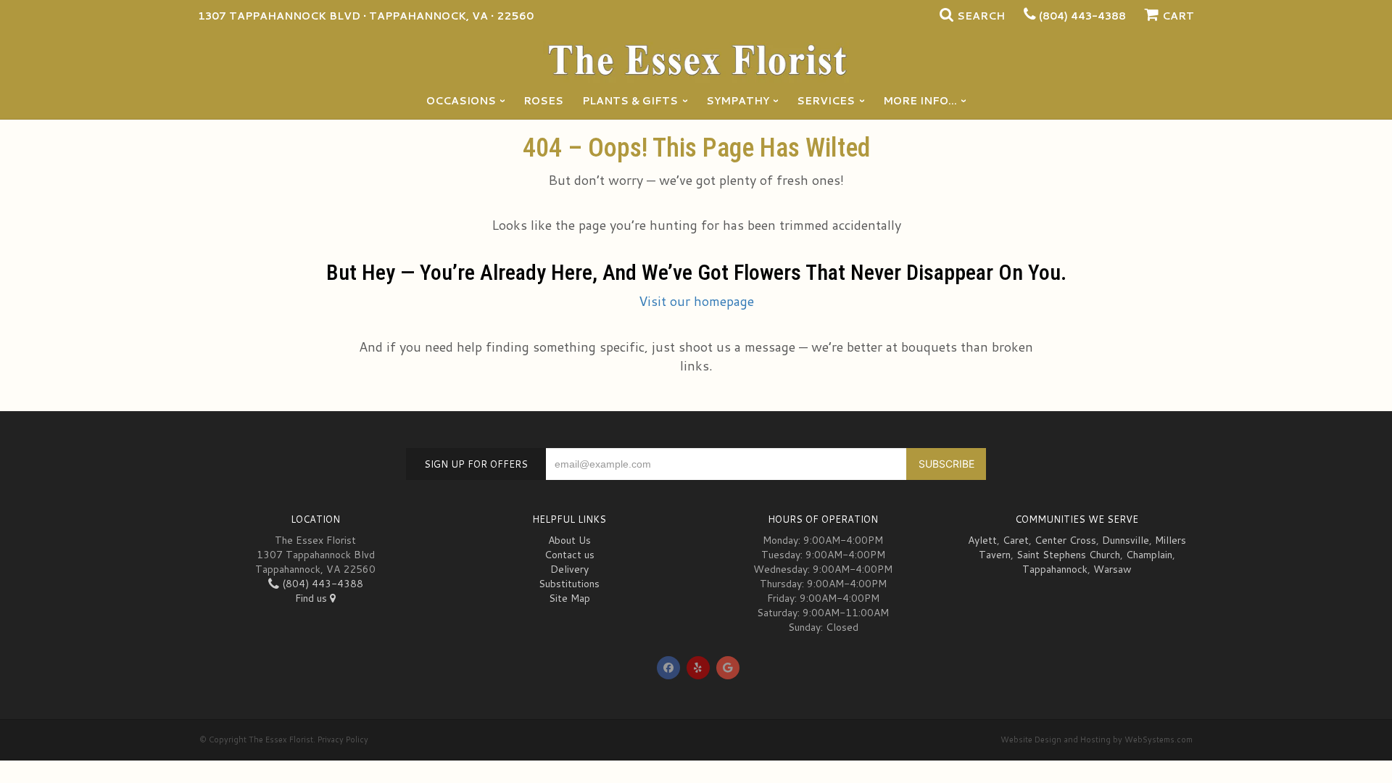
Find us (312, 598)
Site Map (569, 598)
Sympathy (737, 101)
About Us (569, 540)
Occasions (461, 101)
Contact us (569, 554)
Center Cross (1065, 540)
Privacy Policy (343, 739)
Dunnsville (1125, 540)
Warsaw (1112, 569)
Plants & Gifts (630, 101)
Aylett (982, 540)
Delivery (569, 569)
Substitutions (569, 583)
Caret (1016, 540)
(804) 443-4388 (1082, 16)
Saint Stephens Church (1068, 554)
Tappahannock (1055, 569)
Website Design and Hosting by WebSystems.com (1096, 739)
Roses (543, 101)
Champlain (1149, 554)
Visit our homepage (696, 300)
